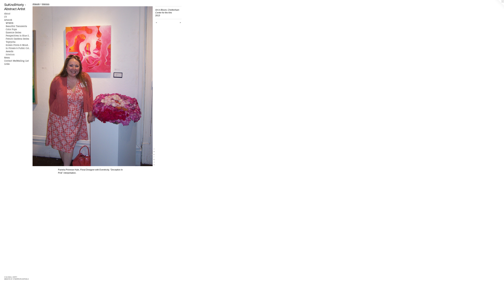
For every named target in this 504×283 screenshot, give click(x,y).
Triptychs (10, 41)
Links (7, 64)
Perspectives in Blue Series (18, 35)
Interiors (10, 54)
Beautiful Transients (16, 26)
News (7, 57)
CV (5, 16)
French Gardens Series (17, 38)
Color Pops (11, 29)
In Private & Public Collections (18, 48)
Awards (9, 51)
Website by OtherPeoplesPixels (16, 279)
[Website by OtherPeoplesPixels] (499, 5)
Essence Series (13, 32)
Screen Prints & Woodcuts (18, 45)
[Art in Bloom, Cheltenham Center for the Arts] (93, 86)
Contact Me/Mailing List (16, 60)
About (7, 13)
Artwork (8, 19)
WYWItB (9, 23)
